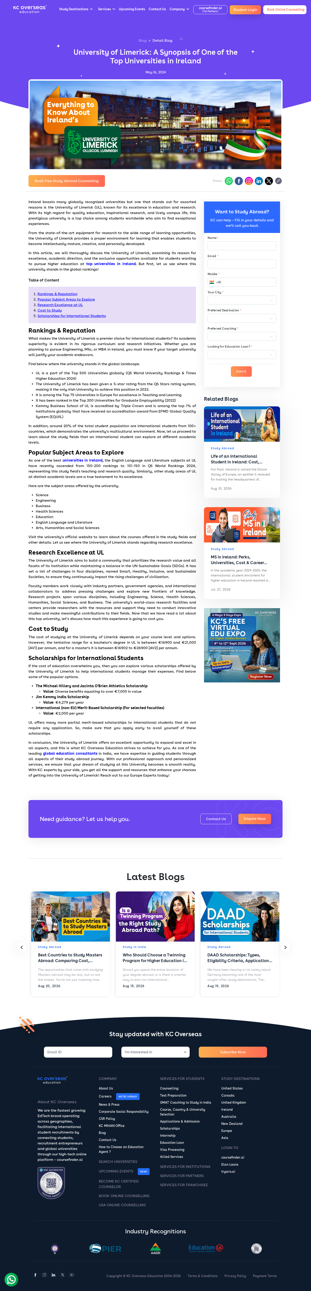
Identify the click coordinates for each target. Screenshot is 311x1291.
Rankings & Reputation (57, 294)
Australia (228, 1116)
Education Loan (172, 1142)
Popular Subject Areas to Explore (66, 299)
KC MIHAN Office (112, 1126)
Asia (224, 1138)
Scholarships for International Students (72, 316)
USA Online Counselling (122, 1205)
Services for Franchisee (184, 1185)
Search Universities (118, 1161)
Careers (105, 1096)
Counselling (169, 1088)
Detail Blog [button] (162, 40)
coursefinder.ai (232, 1157)
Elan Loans (229, 1164)
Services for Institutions (185, 1166)
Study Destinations (240, 1079)
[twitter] (268, 181)
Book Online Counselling (124, 1196)
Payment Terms (265, 1276)
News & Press (109, 1104)
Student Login (245, 10)
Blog (143, 40)
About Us (106, 1088)
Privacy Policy (235, 1276)
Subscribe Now (233, 1052)
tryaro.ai (228, 1171)
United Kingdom (233, 1102)
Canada (228, 1095)
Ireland (227, 1109)
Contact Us (216, 819)
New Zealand (231, 1124)
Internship (168, 1135)
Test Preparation (173, 1095)
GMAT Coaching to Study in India (185, 1102)
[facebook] (238, 181)
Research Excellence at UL (60, 305)
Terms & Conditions (203, 1276)
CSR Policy (107, 1119)
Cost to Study (50, 310)
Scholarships (170, 1128)
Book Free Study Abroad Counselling (67, 181)
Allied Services (171, 1157)
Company (108, 1079)
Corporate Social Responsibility (123, 1111)
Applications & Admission (180, 1121)
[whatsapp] (228, 181)
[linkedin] (258, 181)
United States (232, 1088)
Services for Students (182, 1079)
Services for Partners (182, 1176)
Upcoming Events (116, 1171)
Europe (226, 1131)
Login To (229, 1148)
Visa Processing (172, 1150)
